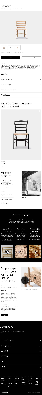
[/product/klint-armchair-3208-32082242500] (11, 47)
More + (7, 187)
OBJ (2, 361)
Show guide (4, 315)
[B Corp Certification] (38, 383)
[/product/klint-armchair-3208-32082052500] (17, 47)
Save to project (30, 57)
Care (17, 8)
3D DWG (4, 356)
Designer (10, 8)
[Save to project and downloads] (39, 111)
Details (2, 8)
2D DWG (4, 351)
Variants (6, 8)
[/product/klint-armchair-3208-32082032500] (4, 47)
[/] (4, 392)
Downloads (22, 8)
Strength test (6, 345)
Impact (14, 8)
